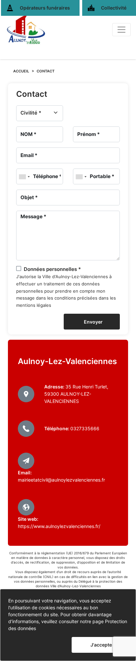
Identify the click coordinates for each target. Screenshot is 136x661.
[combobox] (24, 177)
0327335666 (84, 428)
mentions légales (33, 305)
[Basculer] (121, 29)
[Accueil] (26, 29)
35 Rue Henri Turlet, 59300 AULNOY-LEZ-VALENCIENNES (76, 394)
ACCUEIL (21, 71)
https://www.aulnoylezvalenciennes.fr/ (59, 526)
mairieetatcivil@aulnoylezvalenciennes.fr (61, 480)
